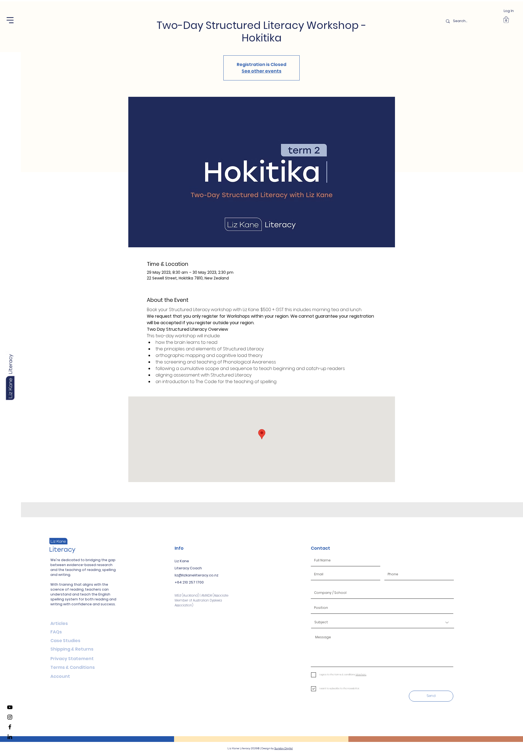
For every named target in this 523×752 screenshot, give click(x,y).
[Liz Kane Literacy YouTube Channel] (10, 707)
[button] (10, 20)
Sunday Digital (283, 748)
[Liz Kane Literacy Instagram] (10, 717)
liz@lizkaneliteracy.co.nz (196, 575)
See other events (261, 71)
